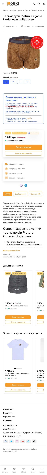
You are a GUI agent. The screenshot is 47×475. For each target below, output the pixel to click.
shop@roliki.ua (9, 429)
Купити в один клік (23, 153)
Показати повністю (11, 251)
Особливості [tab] (20, 194)
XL (27, 82)
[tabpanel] (23, 230)
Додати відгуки (11, 26)
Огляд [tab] (7, 194)
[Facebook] (5, 441)
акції (29, 118)
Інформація (8, 417)
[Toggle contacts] (34, 3)
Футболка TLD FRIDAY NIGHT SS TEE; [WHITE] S (17, 375)
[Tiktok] (34, 441)
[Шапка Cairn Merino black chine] (18, 285)
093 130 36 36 (9, 425)
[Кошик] (44, 3)
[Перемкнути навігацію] (3, 3)
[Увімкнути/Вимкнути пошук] (39, 3)
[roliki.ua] (13, 3)
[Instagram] (17, 441)
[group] (23, 53)
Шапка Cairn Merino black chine (16, 306)
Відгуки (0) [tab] (35, 194)
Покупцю (7, 409)
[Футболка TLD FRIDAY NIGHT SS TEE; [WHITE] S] (18, 353)
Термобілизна (9, 257)
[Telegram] (28, 441)
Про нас (6, 413)
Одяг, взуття (21, 257)
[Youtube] (22, 441)
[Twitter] (11, 441)
